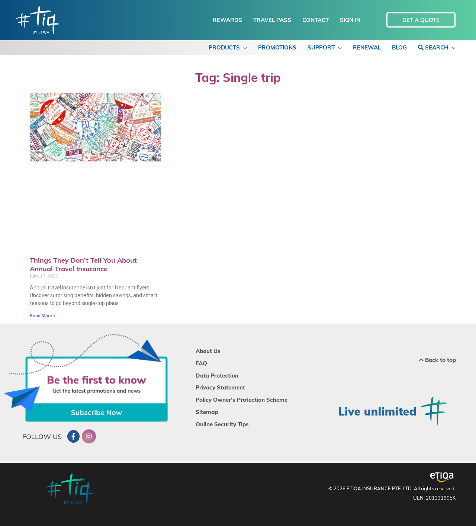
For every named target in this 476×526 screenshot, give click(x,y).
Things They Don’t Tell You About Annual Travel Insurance (83, 264)
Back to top (440, 359)
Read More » (42, 315)
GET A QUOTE (421, 19)
